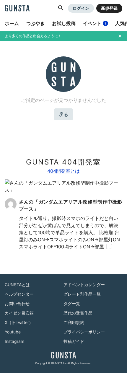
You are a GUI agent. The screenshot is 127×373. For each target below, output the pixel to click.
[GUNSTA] (17, 8)
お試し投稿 (64, 23)
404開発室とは (63, 171)
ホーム (12, 23)
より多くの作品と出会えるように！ (33, 36)
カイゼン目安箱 (19, 312)
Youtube (13, 331)
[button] (61, 8)
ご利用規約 (74, 322)
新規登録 (109, 8)
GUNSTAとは (17, 284)
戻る (63, 114)
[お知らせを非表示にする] (120, 36)
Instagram (14, 341)
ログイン (81, 8)
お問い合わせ (17, 303)
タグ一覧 (72, 303)
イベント (94, 23)
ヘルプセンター (19, 294)
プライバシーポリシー (84, 331)
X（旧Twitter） (19, 322)
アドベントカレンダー (84, 284)
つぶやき (35, 23)
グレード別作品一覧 (82, 294)
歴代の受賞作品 (78, 312)
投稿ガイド (74, 341)
